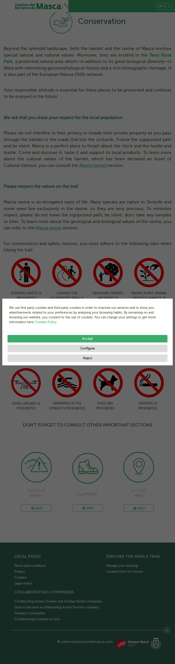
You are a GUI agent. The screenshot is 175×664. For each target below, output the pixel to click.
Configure (87, 348)
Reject (87, 358)
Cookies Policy (46, 322)
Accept (87, 338)
